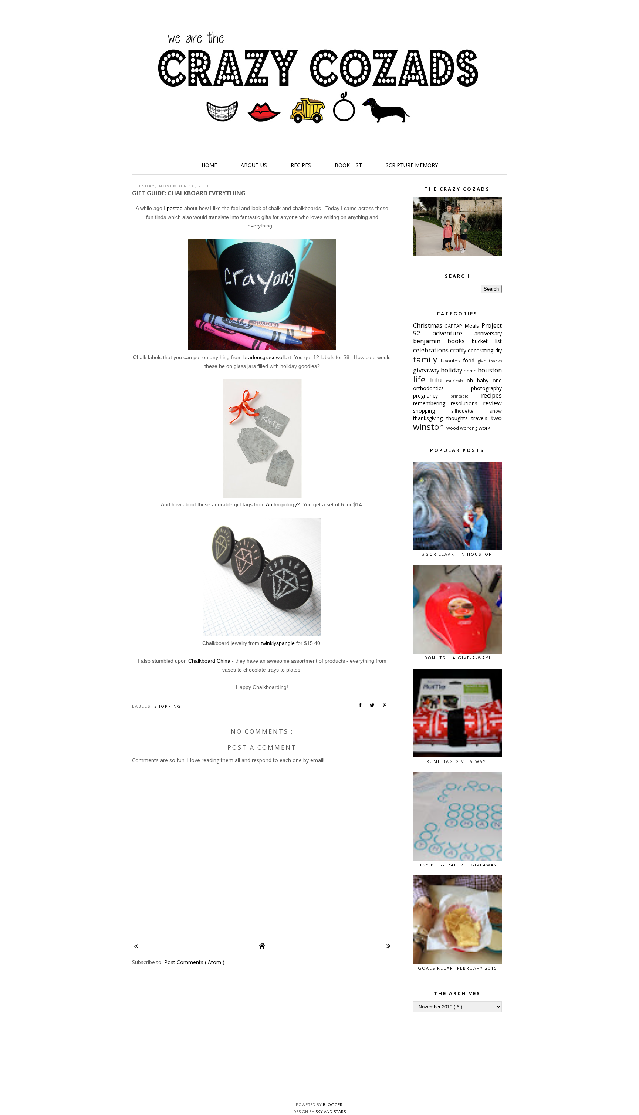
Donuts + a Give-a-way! (457, 657)
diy (498, 350)
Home (209, 165)
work (484, 427)
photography (486, 388)
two (496, 417)
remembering (432, 403)
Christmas (429, 325)
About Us (254, 165)
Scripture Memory (412, 165)
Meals (472, 325)
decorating (481, 350)
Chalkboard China (209, 661)
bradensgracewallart (267, 357)
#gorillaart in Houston (457, 554)
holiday (452, 370)
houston (490, 370)
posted (175, 208)
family (427, 359)
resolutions (467, 403)
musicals (456, 381)
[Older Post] (388, 946)
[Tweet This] (373, 705)
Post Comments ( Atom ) (194, 962)
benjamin (430, 341)
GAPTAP (454, 326)
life (421, 379)
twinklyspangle (278, 643)
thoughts (458, 418)
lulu (438, 380)
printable (465, 396)
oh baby (480, 380)
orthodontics (442, 388)
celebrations (431, 350)
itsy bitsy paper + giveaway (457, 865)
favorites (452, 361)
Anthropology (281, 504)
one (497, 380)
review (492, 403)
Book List (348, 165)
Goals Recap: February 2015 (457, 968)
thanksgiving (429, 418)
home (471, 371)
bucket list (486, 341)
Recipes (301, 165)
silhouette (470, 411)
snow (496, 411)
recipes (491, 395)
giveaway (427, 370)
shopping (167, 706)
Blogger (332, 1104)
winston (429, 426)
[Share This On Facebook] (360, 705)
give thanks (490, 361)
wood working (462, 428)
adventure (453, 333)
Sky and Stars (330, 1111)
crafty (459, 350)
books (459, 341)
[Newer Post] (136, 946)
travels (481, 418)
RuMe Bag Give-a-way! (457, 761)
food (470, 360)
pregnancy (432, 395)
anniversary (488, 333)
